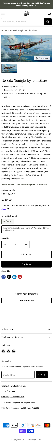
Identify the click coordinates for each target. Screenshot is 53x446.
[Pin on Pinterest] (20, 277)
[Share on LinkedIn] (14, 277)
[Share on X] (9, 277)
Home (4, 30)
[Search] (48, 21)
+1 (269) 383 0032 (8, 391)
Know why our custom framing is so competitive (24, 184)
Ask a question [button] (27, 300)
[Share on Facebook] (3, 277)
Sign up (41, 374)
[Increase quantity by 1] (26, 244)
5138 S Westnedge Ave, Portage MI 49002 (18, 402)
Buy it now (26, 264)
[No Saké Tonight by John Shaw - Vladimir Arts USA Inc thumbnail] (10, 68)
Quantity (5, 238)
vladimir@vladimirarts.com (12, 396)
